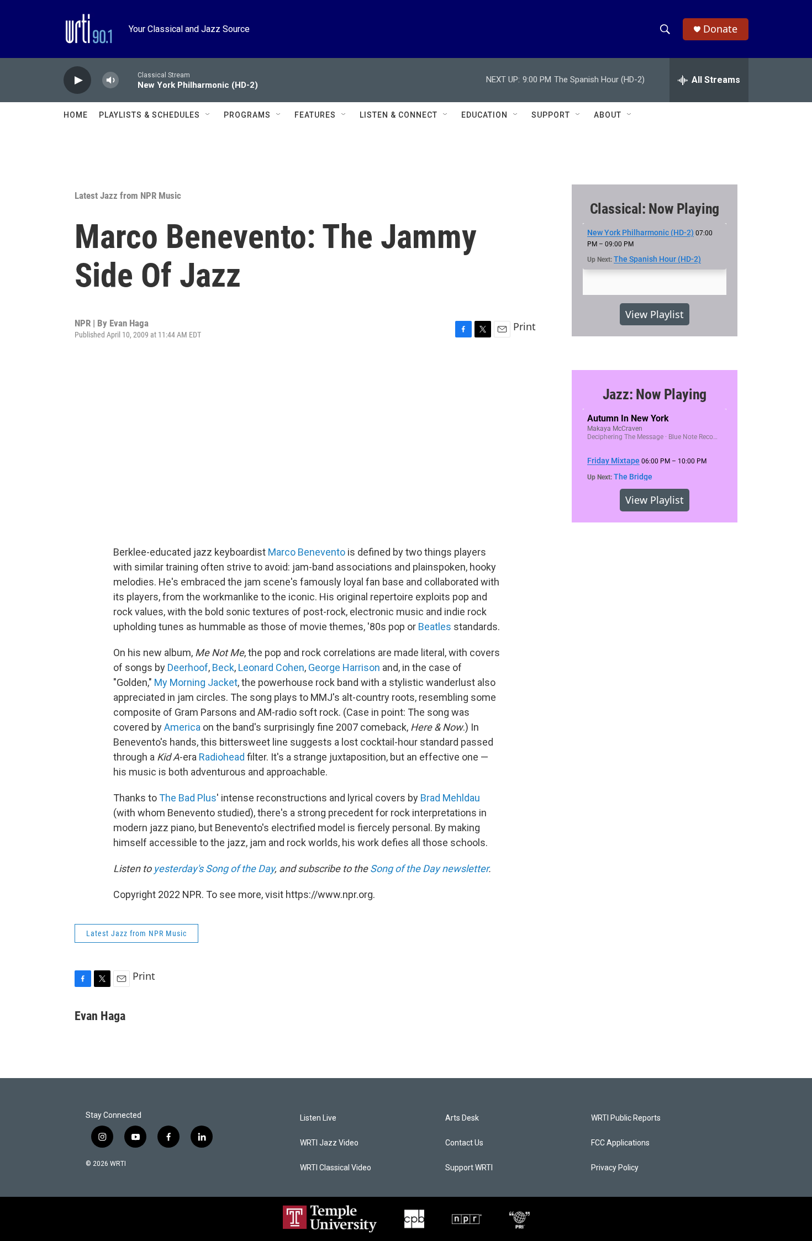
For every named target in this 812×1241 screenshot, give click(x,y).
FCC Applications (620, 1143)
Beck (223, 667)
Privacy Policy (615, 1168)
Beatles (434, 626)
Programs (247, 114)
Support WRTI (469, 1168)
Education (484, 114)
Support (550, 114)
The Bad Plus (188, 798)
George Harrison (344, 667)
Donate (720, 29)
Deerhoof (187, 667)
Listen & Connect (398, 114)
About (607, 114)
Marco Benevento (306, 552)
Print (524, 326)
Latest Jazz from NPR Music (128, 195)
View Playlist (654, 314)
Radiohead (222, 757)
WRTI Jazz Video (329, 1143)
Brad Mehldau (450, 798)
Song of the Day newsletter (429, 868)
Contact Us (464, 1143)
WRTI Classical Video (335, 1168)
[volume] (110, 80)
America (182, 727)
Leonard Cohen (271, 667)
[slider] (128, 80)
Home (76, 114)
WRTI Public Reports (626, 1118)
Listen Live (318, 1118)
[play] (77, 80)
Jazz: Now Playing (655, 394)
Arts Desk (462, 1118)
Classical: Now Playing (655, 208)
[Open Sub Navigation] (208, 114)
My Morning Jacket (196, 682)
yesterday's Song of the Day (214, 868)
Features (315, 114)
